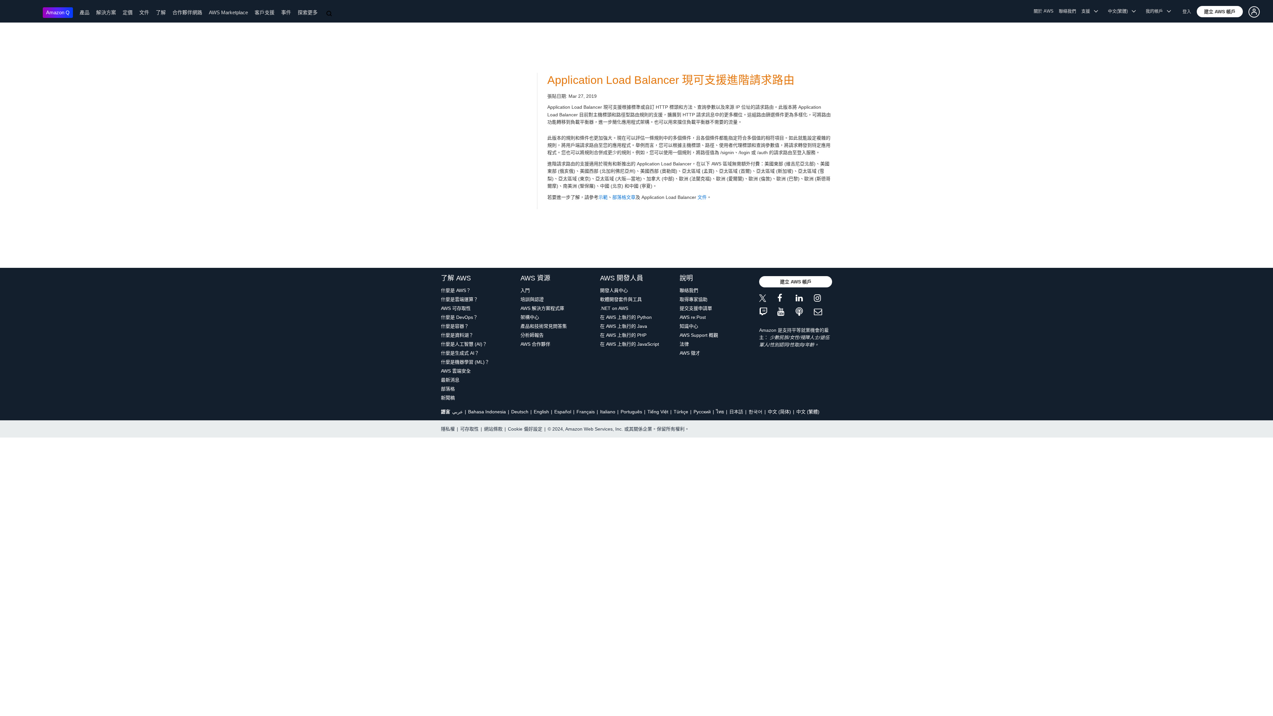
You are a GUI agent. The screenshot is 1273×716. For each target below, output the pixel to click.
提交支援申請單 (696, 308)
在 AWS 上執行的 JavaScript (629, 344)
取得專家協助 (693, 299)
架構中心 (529, 317)
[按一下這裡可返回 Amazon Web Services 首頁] (23, 12)
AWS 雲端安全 (456, 371)
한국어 (755, 411)
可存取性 (469, 429)
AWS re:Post (693, 317)
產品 (85, 12)
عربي (457, 411)
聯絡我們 (1067, 11)
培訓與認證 (532, 299)
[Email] (823, 312)
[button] (1220, 11)
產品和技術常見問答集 (543, 326)
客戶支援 (264, 12)
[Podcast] (805, 312)
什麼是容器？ (455, 326)
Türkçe (681, 411)
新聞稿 (448, 397)
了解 (161, 12)
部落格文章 (624, 197)
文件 (144, 12)
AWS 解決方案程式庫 (542, 308)
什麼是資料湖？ (457, 335)
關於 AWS (1044, 11)
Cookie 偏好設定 (525, 429)
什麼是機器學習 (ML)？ (465, 362)
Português (631, 411)
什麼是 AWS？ (456, 290)
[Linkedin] (805, 299)
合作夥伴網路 (187, 12)
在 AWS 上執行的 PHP (623, 335)
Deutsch (519, 411)
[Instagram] (823, 299)
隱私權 (448, 429)
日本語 (736, 411)
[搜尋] (329, 14)
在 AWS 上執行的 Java (623, 326)
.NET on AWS (614, 308)
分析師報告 (532, 335)
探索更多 (308, 12)
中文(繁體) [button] (1120, 11)
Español (562, 411)
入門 (525, 290)
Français (585, 411)
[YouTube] (786, 312)
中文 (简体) (779, 411)
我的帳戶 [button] (1156, 11)
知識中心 (689, 326)
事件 (286, 12)
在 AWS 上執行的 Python (626, 317)
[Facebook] (786, 299)
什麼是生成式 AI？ (460, 353)
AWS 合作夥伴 (535, 344)
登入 (1186, 11)
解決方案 (106, 12)
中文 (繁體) (807, 411)
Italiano (607, 411)
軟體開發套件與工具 (621, 299)
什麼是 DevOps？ (459, 317)
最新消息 (450, 380)
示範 (603, 197)
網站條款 (493, 429)
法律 (684, 344)
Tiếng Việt (657, 411)
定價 (128, 12)
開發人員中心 (614, 290)
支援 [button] (1087, 11)
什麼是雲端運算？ (459, 299)
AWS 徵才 (690, 353)
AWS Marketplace (228, 12)
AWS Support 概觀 (699, 335)
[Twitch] (768, 312)
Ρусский (702, 411)
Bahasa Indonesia (487, 411)
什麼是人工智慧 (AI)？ (464, 344)
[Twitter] (768, 299)
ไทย (720, 411)
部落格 (448, 388)
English (541, 411)
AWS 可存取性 (456, 308)
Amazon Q (58, 12)
